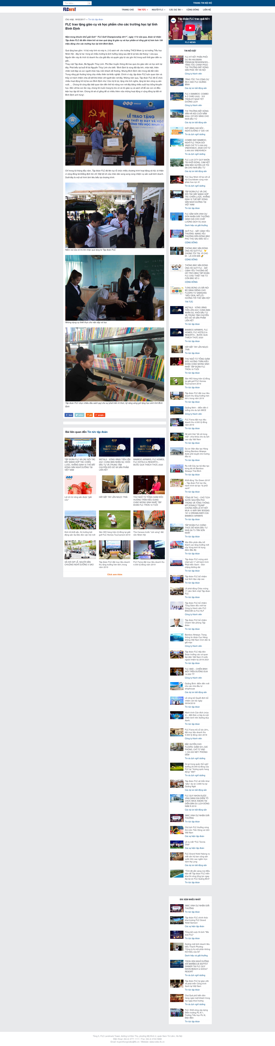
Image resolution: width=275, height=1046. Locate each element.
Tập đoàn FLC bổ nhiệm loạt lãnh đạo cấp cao (196, 577)
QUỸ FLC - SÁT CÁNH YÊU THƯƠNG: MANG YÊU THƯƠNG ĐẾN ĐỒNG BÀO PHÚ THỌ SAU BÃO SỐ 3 (197, 235)
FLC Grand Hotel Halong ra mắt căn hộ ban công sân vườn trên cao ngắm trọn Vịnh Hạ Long (197, 857)
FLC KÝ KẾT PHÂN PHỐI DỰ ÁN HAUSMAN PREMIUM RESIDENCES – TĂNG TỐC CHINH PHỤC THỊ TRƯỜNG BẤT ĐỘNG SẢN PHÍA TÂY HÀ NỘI (197, 63)
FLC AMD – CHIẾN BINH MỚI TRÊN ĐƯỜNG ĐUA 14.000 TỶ (196, 671)
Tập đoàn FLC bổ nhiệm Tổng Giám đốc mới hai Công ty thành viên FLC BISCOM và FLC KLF (196, 606)
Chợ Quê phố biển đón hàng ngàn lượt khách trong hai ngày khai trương (197, 998)
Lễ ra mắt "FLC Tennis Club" (195, 843)
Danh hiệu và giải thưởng (196, 225)
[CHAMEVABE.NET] (69, 9)
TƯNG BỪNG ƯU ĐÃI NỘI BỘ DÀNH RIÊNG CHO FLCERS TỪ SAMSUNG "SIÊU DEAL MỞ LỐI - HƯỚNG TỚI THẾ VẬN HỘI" (197, 292)
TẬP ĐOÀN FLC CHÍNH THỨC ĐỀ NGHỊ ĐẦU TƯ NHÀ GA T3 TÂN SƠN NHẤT (196, 529)
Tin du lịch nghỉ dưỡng (195, 134)
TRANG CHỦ (128, 9)
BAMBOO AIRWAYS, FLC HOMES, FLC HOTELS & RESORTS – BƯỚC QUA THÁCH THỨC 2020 (149, 462)
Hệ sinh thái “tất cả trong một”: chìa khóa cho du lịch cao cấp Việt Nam (197, 437)
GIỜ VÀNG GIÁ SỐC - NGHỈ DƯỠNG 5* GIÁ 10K (197, 129)
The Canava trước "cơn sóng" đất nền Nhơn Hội (148, 533)
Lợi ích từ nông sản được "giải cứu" (78, 498)
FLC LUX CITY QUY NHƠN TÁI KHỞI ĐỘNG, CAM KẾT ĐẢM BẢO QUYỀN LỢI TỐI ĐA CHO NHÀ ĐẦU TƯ (197, 163)
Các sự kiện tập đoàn (194, 836)
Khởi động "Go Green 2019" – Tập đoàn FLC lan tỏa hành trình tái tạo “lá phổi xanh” (197, 484)
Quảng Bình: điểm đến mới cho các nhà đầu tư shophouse (197, 686)
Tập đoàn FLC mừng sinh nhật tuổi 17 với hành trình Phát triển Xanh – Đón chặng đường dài (197, 563)
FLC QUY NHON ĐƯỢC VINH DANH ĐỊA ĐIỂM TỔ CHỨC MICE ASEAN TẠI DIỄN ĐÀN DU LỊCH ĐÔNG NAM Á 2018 (197, 800)
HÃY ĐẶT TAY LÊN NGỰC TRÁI (113, 497)
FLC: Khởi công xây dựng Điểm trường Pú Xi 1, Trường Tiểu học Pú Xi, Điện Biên (196, 1014)
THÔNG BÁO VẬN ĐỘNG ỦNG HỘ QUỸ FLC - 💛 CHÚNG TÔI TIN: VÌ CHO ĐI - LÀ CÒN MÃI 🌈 (196, 252)
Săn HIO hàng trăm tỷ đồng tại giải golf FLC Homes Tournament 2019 (114, 533)
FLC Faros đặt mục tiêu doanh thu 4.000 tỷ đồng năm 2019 (148, 563)
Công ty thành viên (193, 73)
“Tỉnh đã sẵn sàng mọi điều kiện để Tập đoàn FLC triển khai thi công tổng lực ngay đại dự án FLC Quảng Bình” (197, 874)
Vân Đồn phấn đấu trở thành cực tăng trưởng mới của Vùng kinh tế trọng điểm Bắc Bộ (197, 546)
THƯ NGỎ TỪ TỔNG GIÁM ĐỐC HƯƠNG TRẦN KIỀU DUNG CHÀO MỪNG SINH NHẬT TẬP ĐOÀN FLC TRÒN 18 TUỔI (148, 501)
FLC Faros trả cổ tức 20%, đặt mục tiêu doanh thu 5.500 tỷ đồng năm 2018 (197, 732)
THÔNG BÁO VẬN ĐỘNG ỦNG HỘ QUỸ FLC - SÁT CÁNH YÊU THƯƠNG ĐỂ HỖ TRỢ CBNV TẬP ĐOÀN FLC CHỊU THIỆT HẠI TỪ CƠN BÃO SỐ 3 (197, 272)
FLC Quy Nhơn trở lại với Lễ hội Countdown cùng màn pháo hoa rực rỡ (197, 179)
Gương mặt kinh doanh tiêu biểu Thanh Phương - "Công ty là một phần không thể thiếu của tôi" (197, 948)
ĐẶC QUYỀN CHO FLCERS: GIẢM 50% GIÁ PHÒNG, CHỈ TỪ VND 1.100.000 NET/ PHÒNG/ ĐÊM (196, 749)
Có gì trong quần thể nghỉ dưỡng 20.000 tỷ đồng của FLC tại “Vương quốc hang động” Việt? (197, 768)
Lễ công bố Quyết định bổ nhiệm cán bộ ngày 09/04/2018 (196, 700)
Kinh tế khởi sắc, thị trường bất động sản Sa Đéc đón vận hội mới (80, 533)
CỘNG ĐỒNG (192, 9)
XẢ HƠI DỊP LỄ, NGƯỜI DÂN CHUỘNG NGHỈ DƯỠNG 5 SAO (79, 563)
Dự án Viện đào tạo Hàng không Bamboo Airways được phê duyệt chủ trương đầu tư (197, 452)
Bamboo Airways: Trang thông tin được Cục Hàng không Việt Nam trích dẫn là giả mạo (197, 638)
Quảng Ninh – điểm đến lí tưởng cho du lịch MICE (196, 409)
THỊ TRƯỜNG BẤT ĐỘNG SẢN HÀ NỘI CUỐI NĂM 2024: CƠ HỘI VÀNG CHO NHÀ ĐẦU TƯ (197, 114)
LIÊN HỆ (207, 9)
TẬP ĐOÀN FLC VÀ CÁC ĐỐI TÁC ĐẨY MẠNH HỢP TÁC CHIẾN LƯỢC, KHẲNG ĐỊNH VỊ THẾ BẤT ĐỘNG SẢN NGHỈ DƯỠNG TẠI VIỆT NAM (80, 464)
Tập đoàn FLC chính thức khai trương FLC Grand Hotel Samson (196, 920)
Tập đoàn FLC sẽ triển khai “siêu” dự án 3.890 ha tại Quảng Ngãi (197, 784)
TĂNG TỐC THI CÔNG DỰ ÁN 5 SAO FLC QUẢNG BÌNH (197, 82)
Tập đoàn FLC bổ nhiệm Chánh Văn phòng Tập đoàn (196, 623)
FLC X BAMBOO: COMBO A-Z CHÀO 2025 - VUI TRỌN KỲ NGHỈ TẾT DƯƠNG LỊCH (197, 97)
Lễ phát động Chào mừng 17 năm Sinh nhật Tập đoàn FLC (197, 591)
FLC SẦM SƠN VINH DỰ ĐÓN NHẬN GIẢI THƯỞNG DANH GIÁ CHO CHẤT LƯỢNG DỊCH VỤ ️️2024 (197, 217)
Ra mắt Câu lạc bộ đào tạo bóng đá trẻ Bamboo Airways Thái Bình (197, 468)
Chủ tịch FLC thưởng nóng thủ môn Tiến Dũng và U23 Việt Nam (197, 830)
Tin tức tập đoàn (95, 19)
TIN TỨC (142, 9)
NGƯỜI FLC (158, 9)
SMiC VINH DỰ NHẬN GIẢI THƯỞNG (197, 816)
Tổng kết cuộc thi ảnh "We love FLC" (197, 933)
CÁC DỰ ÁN (175, 9)
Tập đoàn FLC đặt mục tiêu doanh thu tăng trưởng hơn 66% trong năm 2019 (114, 564)
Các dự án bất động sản (196, 88)
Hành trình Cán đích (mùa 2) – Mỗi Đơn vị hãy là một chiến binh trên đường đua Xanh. (197, 716)
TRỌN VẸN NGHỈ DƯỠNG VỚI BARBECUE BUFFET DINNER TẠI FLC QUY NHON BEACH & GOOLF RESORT (197, 966)
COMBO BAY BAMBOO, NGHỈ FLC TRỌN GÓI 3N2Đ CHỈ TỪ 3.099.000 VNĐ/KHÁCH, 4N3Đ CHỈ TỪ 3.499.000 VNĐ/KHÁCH (197, 145)
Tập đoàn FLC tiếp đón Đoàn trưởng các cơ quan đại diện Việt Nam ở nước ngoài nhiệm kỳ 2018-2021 (197, 655)
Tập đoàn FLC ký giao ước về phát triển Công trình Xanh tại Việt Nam (197, 983)
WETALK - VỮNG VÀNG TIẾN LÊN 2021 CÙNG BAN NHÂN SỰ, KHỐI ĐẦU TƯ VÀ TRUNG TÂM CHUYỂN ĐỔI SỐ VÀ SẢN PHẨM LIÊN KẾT (114, 464)
